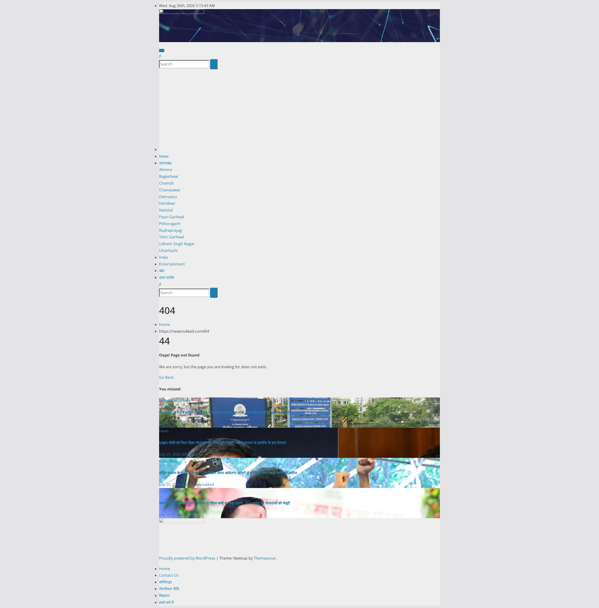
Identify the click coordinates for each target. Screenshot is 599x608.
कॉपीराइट (165, 582)
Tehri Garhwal (171, 237)
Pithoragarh (169, 223)
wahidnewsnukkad (198, 484)
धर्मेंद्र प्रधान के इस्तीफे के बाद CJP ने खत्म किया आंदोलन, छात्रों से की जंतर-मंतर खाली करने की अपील (228, 472)
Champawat (169, 190)
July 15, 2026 (170, 514)
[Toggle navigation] (161, 50)
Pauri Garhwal (171, 216)
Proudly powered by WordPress (187, 558)
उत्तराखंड (165, 163)
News (164, 156)
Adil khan (190, 454)
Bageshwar (169, 176)
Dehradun (168, 196)
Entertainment (172, 264)
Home (164, 324)
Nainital (166, 210)
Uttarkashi (168, 250)
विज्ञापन (164, 595)
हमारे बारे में (166, 602)
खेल (161, 270)
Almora (165, 169)
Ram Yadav (191, 424)
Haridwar (167, 203)
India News (168, 461)
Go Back (166, 377)
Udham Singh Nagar (177, 243)
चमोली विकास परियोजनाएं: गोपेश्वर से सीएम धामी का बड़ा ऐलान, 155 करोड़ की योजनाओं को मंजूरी (224, 503)
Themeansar (265, 558)
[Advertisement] (299, 111)
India (163, 257)
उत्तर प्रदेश (166, 277)
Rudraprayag (170, 230)
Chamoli (166, 183)
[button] (160, 55)
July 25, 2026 (170, 424)
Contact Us (169, 575)
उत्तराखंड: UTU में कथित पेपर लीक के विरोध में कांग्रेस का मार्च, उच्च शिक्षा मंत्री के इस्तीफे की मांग (225, 412)
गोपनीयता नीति (169, 588)
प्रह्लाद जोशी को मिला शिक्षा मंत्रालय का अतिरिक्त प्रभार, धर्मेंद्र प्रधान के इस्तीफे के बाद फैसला (222, 442)
